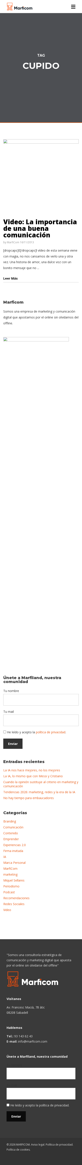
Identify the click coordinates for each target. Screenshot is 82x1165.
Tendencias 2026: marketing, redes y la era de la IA (39, 792)
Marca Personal (14, 863)
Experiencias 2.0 (14, 845)
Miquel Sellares (13, 880)
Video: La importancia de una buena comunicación (40, 228)
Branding (9, 821)
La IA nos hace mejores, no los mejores (31, 770)
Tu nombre (11, 691)
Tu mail (8, 711)
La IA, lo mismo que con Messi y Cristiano (33, 776)
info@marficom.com (32, 1041)
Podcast (9, 892)
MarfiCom (13, 242)
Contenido (10, 833)
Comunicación (13, 827)
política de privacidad (50, 732)
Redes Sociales (13, 904)
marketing (10, 874)
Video (7, 910)
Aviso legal (37, 1144)
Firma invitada (13, 851)
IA (4, 857)
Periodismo (11, 886)
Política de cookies (18, 1149)
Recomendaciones (16, 898)
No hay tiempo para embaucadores (28, 798)
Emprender (11, 839)
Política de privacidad (59, 1144)
